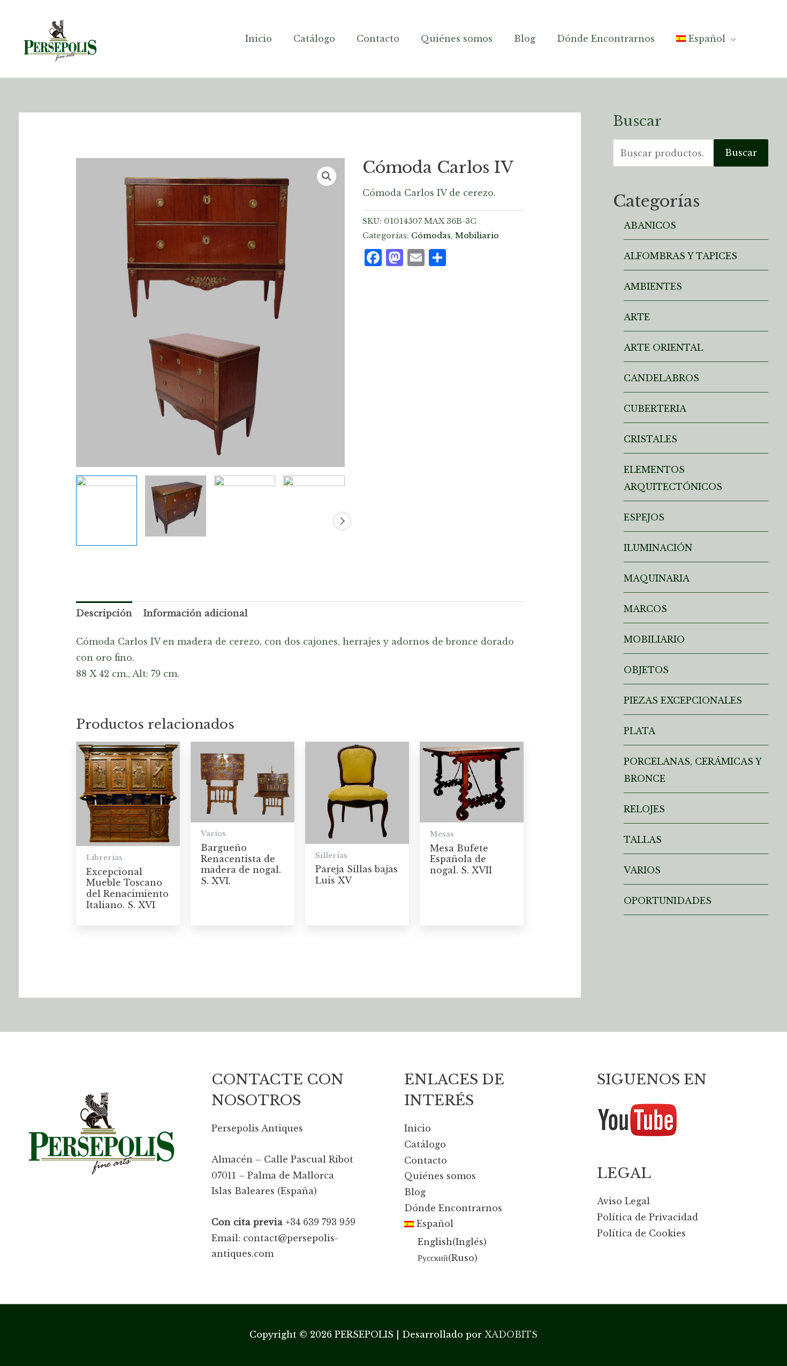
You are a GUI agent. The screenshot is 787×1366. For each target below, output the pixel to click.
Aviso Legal (623, 1201)
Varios (642, 870)
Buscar (741, 152)
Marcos (645, 608)
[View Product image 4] (313, 496)
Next (342, 521)
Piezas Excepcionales (683, 700)
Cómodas (431, 235)
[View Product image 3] (244, 496)
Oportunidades (668, 900)
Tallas (643, 839)
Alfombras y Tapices (680, 256)
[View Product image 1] (106, 511)
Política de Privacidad (647, 1217)
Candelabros (661, 378)
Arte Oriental (663, 347)
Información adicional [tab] (195, 613)
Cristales (650, 439)
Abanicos (650, 225)
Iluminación (658, 547)
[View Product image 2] (175, 506)
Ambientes (653, 286)
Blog (415, 1192)
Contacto (425, 1160)
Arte (637, 317)
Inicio (417, 1128)
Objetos (646, 670)
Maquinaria (657, 578)
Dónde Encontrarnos (453, 1208)
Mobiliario (477, 235)
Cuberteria (655, 408)
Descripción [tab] (104, 613)
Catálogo (425, 1144)
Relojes (644, 809)
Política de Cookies (641, 1233)
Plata (639, 731)
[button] (326, 176)
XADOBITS (511, 1334)
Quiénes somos (440, 1176)
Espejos (644, 517)
